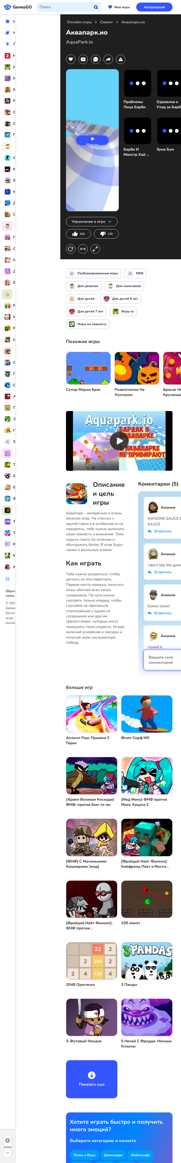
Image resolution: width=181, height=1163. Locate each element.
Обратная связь (19, 591)
